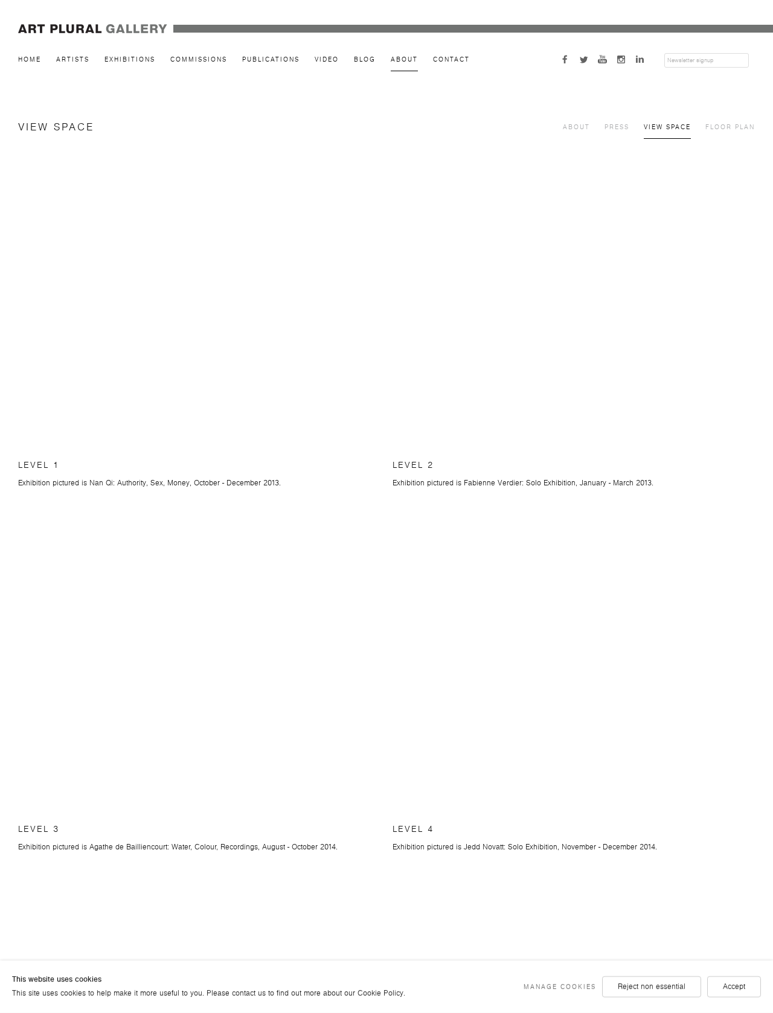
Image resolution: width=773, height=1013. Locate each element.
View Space (667, 127)
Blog (365, 59)
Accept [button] (734, 986)
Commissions (198, 59)
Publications (271, 59)
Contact (451, 59)
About (404, 59)
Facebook (566, 59)
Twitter (585, 59)
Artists (72, 59)
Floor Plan (730, 127)
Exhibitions (129, 59)
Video (327, 59)
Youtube (604, 59)
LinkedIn (641, 59)
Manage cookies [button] (560, 986)
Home (29, 59)
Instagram (622, 59)
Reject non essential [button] (651, 986)
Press (617, 127)
